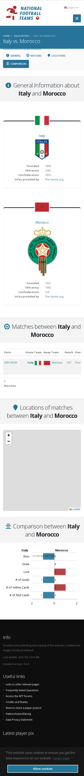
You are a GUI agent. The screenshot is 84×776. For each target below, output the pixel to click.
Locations (58, 55)
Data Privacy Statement (19, 719)
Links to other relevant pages (22, 684)
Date (7, 352)
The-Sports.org (54, 179)
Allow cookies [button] (43, 768)
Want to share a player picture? (24, 707)
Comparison (18, 64)
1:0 (68, 362)
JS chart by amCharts (44, 555)
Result (69, 352)
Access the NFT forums (19, 696)
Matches (36, 55)
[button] (9, 435)
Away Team (51, 352)
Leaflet (76, 509)
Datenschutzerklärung (18, 713)
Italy (42, 135)
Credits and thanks (17, 702)
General (15, 55)
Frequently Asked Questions (22, 690)
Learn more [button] (61, 758)
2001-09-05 (10, 362)
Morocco (42, 222)
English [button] (72, 7)
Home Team (33, 352)
